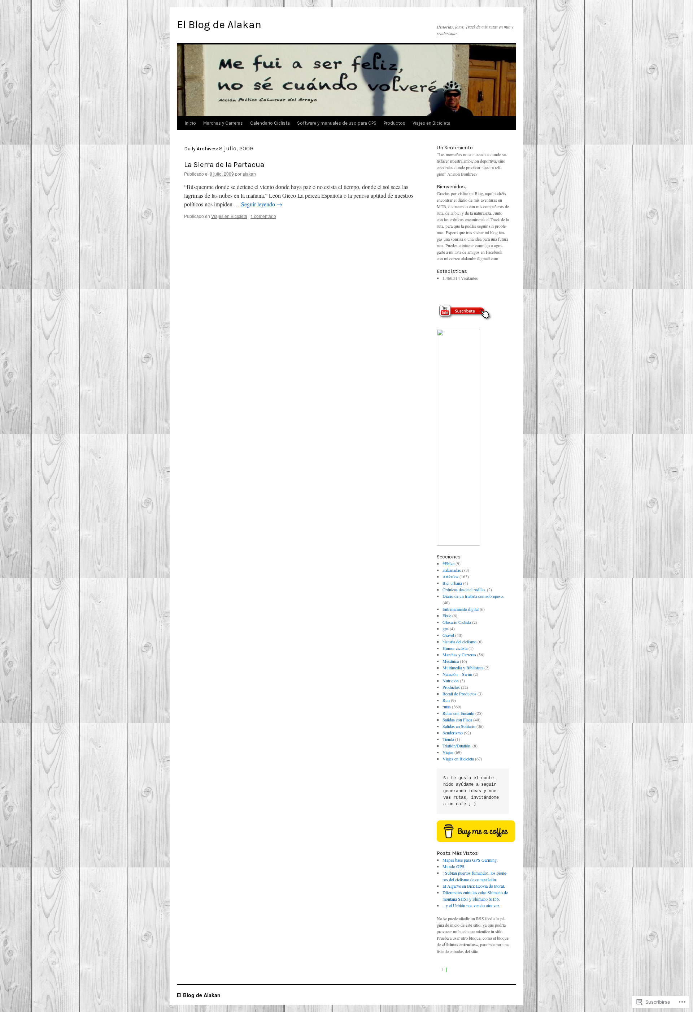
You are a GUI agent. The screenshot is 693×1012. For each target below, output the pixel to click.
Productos (394, 123)
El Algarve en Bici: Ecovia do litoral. (474, 886)
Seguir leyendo (261, 204)
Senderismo (453, 733)
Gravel (448, 635)
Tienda (448, 739)
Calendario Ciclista (270, 123)
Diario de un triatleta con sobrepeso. (473, 596)
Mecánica (451, 661)
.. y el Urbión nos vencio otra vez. (471, 905)
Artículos (450, 576)
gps (446, 628)
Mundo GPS (454, 866)
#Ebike (448, 563)
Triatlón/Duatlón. (457, 746)
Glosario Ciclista (457, 622)
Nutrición (451, 680)
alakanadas (452, 570)
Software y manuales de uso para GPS (336, 123)
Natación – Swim (457, 674)
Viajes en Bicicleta (431, 123)
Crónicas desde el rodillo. (464, 589)
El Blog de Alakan (219, 24)
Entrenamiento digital (461, 609)
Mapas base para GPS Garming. (470, 860)
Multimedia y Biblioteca (463, 667)
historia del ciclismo (459, 641)
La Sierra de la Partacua (224, 164)
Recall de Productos (459, 693)
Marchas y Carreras (223, 123)
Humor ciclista (455, 648)
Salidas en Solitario (459, 726)
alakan (249, 174)
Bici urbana (452, 583)
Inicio (190, 123)
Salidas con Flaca (457, 719)
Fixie (447, 615)
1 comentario (263, 216)
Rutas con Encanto (458, 713)
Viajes (448, 752)
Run (446, 700)
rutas (447, 706)
